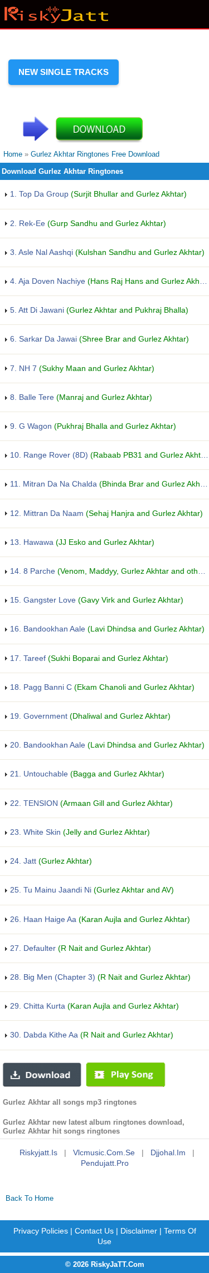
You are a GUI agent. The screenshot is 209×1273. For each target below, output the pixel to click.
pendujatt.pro (105, 1163)
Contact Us (94, 1230)
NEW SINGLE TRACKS (63, 72)
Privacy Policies (40, 1230)
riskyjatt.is (38, 1152)
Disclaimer (138, 1230)
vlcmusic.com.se (104, 1152)
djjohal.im (168, 1152)
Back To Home (30, 1198)
